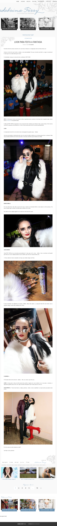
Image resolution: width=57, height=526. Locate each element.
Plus (23, 462)
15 (37, 488)
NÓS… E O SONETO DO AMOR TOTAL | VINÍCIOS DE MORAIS (28, 479)
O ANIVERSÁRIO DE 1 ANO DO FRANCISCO (28, 28)
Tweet (17, 462)
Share (11, 462)
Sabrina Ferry (40, 462)
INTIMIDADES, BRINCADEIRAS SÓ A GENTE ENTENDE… (47, 479)
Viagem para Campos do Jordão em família (9, 28)
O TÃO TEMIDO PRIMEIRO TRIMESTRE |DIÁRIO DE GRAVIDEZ (9, 479)
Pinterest (9, 120)
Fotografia (31, 44)
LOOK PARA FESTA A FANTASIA (28, 42)
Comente (6, 462)
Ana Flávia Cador (36, 523)
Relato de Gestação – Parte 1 (47, 28)
